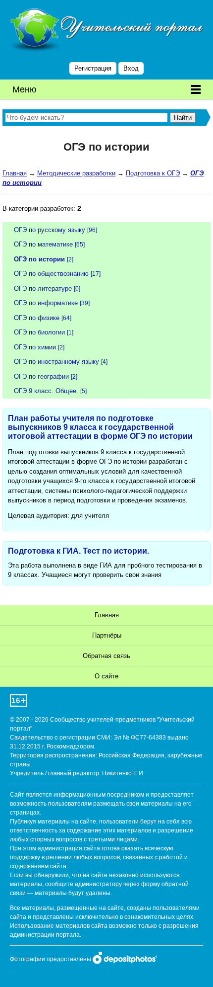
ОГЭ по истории (39, 259)
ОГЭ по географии (41, 376)
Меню (24, 89)
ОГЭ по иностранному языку (56, 361)
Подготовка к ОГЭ (153, 173)
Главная (14, 173)
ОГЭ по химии (35, 347)
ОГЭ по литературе (43, 288)
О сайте (106, 676)
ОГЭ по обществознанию (51, 273)
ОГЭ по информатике (46, 303)
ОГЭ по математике (43, 244)
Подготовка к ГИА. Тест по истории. (78, 551)
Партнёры (106, 635)
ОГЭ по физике (36, 318)
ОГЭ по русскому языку (49, 230)
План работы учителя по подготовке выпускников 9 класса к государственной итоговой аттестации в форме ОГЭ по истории (100, 427)
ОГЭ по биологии (39, 332)
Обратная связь (106, 655)
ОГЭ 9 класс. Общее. (46, 391)
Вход (131, 68)
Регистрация (92, 68)
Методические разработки (76, 173)
